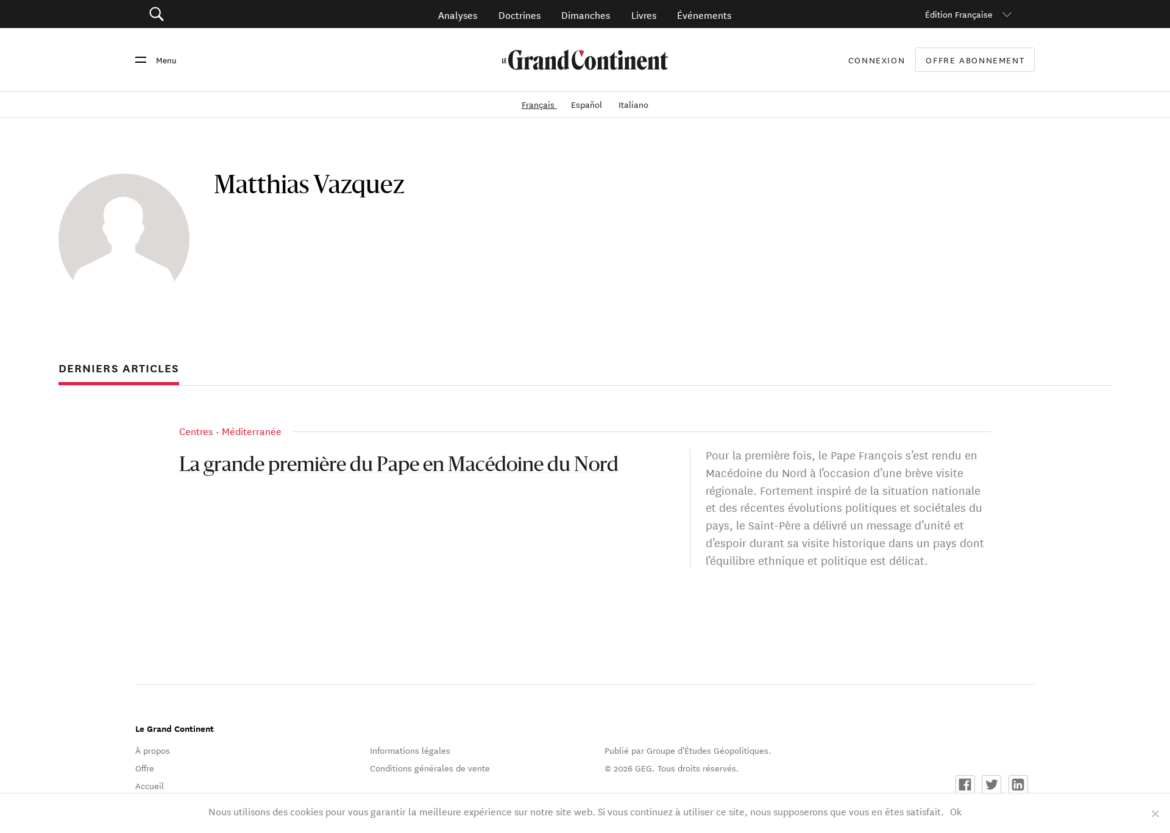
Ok (956, 810)
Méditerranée (252, 430)
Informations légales (410, 750)
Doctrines (519, 14)
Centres (196, 430)
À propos (152, 750)
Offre (144, 768)
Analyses (457, 14)
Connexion (877, 59)
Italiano (633, 104)
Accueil (149, 785)
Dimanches (585, 14)
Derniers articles (118, 368)
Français (539, 104)
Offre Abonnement (975, 60)
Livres (643, 14)
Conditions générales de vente (430, 768)
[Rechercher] (225, 14)
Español (587, 104)
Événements (704, 14)
